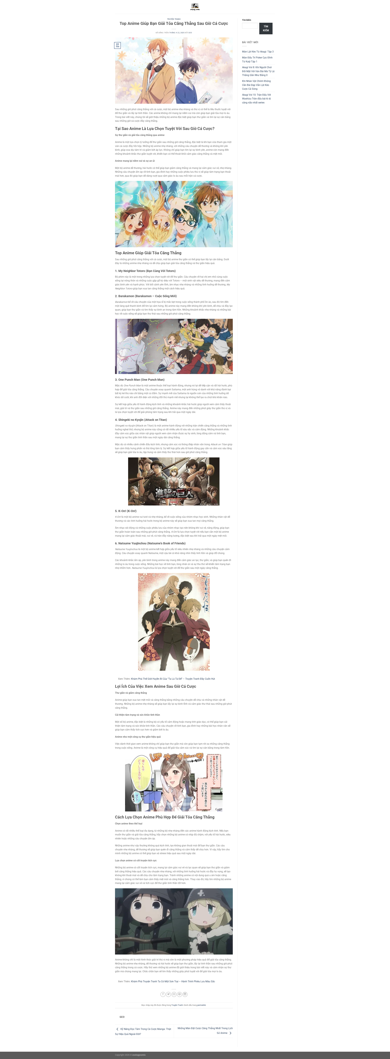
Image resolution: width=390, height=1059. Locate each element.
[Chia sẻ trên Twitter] (168, 994)
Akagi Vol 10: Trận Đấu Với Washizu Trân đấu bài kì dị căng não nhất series (256, 98)
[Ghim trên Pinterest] (179, 994)
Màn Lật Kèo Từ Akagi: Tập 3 (258, 51)
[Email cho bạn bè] (174, 994)
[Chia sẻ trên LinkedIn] (185, 994)
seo (190, 33)
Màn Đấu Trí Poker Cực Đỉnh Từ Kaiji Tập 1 (257, 59)
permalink (201, 1005)
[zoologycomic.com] (195, 7)
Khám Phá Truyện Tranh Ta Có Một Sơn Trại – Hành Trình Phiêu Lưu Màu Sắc (173, 981)
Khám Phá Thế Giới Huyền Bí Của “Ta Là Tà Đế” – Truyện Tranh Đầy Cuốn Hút (173, 678)
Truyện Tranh (174, 19)
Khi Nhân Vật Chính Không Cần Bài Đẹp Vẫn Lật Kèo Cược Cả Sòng (256, 85)
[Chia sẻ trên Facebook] (162, 994)
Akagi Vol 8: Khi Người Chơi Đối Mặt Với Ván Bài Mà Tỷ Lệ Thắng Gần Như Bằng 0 (258, 71)
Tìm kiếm (246, 20)
